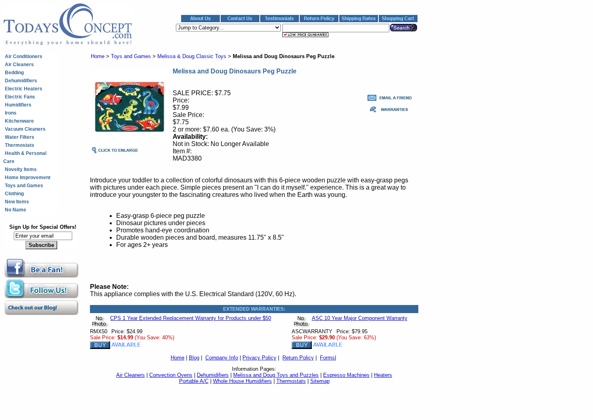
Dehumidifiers (21, 81)
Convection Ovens (170, 375)
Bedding (14, 72)
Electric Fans (20, 97)
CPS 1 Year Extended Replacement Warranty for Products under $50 (190, 318)
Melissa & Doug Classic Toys (191, 56)
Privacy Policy (259, 358)
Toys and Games (24, 185)
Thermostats (19, 145)
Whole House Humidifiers (242, 381)
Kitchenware (19, 121)
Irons (11, 113)
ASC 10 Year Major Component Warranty (359, 318)
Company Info (221, 358)
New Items (17, 202)
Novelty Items (21, 169)
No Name (15, 210)
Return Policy (298, 358)
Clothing (14, 193)
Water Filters (19, 137)
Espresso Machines (346, 375)
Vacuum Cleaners (25, 129)
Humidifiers (18, 105)
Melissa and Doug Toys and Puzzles (276, 375)
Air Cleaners (19, 64)
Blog (194, 358)
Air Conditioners (23, 56)
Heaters (383, 375)
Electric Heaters (23, 89)
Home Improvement (27, 177)
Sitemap (320, 381)
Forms (327, 358)
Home (97, 56)
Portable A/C (194, 381)
